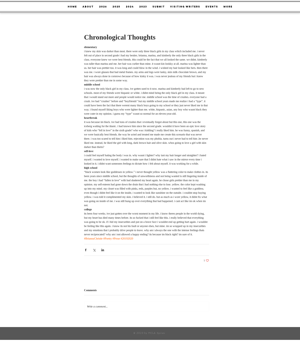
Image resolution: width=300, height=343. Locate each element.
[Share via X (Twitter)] (94, 250)
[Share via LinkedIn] (102, 250)
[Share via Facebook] (85, 250)
